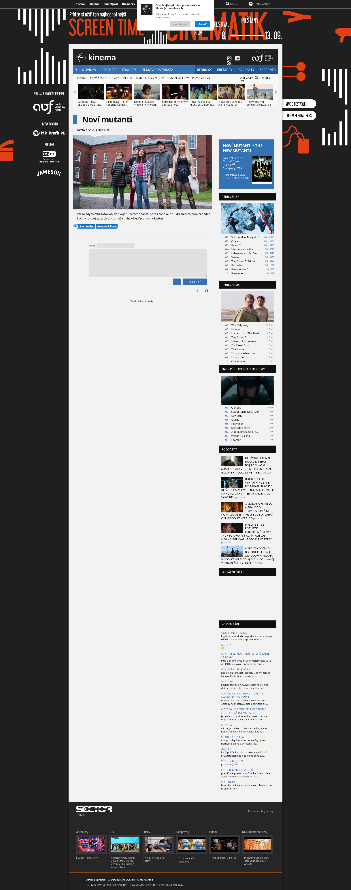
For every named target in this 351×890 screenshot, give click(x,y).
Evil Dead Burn (240, 345)
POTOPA (227, 681)
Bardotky (237, 265)
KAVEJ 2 (226, 749)
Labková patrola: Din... (244, 253)
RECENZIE (108, 69)
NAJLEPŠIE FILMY (131, 77)
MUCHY (226, 645)
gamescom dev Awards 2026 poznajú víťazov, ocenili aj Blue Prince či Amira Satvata (123, 862)
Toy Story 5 (238, 337)
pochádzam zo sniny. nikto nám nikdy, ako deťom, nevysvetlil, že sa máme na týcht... (244, 686)
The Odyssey (239, 325)
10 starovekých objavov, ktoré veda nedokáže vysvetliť (256, 861)
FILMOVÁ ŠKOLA (96, 77)
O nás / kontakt (145, 879)
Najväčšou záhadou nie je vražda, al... (230, 103)
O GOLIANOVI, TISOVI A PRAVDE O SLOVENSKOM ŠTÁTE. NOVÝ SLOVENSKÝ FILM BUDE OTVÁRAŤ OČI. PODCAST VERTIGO (247, 511)
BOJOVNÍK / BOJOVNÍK (235, 669)
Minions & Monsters (243, 341)
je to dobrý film (229, 764)
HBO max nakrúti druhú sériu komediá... (203, 103)
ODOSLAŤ (195, 282)
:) (177, 282)
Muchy (235, 419)
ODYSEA (226, 725)
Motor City (238, 357)
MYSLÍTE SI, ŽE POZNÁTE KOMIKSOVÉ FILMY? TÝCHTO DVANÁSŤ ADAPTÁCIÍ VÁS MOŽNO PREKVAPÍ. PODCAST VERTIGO (246, 532)
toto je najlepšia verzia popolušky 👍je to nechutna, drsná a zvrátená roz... (244, 742)
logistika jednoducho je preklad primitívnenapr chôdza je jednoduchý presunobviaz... (247, 638)
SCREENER (268, 69)
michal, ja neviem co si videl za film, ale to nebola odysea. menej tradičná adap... (244, 730)
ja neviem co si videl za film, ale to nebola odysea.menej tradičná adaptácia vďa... (244, 718)
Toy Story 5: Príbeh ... (244, 261)
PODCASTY (246, 69)
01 (198, 291)
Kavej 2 (236, 245)
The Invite (237, 349)
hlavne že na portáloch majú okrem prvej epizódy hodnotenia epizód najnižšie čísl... (244, 702)
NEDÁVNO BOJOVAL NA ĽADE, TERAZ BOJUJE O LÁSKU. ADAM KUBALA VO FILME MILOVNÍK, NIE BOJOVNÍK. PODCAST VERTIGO (247, 465)
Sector (80, 4)
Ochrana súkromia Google (121, 879)
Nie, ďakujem (180, 24)
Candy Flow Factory (88, 857)
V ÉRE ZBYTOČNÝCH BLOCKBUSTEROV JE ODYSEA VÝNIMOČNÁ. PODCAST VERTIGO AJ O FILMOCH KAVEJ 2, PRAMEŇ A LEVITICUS (247, 555)
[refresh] (206, 291)
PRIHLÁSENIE (263, 4)
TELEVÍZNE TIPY (154, 77)
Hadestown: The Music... (246, 333)
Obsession (238, 361)
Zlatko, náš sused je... (244, 431)
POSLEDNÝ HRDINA (234, 633)
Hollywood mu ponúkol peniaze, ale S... (259, 104)
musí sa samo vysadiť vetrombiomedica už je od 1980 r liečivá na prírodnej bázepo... (246, 662)
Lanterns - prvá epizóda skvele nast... (90, 103)
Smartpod (111, 4)
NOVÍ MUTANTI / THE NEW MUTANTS (242, 148)
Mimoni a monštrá (242, 249)
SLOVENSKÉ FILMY (178, 77)
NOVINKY (89, 69)
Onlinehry (128, 4)
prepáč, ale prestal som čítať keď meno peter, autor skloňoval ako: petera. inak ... (246, 775)
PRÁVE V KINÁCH (202, 77)
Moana (235, 329)
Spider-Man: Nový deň (245, 237)
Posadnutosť (239, 269)
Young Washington (243, 353)
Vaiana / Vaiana (240, 436)
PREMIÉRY (224, 69)
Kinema (94, 4)
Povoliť (203, 24)
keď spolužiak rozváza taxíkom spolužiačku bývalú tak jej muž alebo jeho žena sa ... (245, 754)
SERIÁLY (114, 77)
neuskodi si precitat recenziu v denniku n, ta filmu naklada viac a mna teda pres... (245, 674)
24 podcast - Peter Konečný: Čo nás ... (117, 103)
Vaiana (235, 257)
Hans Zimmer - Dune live (223, 857)
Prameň (236, 440)
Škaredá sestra (240, 427)
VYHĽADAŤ (246, 78)
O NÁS (266, 78)
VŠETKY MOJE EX (232, 761)
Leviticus (236, 415)
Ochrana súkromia (95, 879)
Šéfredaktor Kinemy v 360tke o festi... (175, 103)
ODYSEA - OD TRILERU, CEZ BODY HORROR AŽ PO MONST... (243, 711)
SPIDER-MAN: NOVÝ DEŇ (237, 770)
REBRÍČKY (204, 69)
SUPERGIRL (228, 782)
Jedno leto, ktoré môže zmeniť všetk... (146, 103)
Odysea (236, 241)
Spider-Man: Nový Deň (245, 411)
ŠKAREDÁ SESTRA (232, 737)
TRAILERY (129, 69)
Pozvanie (237, 273)
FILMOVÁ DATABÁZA (157, 69)
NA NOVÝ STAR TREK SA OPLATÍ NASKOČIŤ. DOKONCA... (242, 695)
